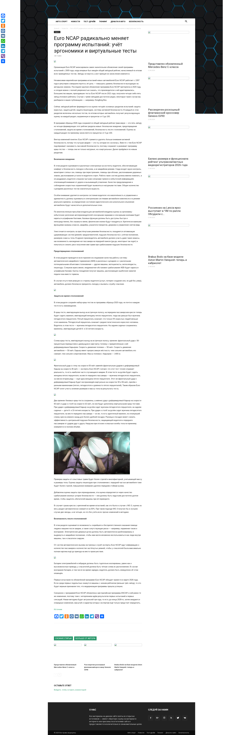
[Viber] (3, 56)
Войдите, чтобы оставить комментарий (70, 690)
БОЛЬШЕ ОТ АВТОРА (85, 638)
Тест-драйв (89, 21)
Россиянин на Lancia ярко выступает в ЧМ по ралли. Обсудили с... (164, 211)
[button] (186, 21)
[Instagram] (164, 717)
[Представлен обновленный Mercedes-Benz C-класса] (68, 653)
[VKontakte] (184, 717)
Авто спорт (61, 21)
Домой (56, 28)
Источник (58, 609)
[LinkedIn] (3, 46)
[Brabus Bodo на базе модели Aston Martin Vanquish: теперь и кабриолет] (128, 653)
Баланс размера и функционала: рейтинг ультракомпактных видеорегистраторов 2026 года (168, 162)
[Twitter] (177, 717)
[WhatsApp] (3, 40)
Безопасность (136, 21)
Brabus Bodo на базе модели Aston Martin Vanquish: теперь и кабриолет (128, 667)
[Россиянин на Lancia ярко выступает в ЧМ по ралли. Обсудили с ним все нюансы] (168, 190)
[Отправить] (3, 61)
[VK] (3, 35)
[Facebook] (150, 717)
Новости (75, 21)
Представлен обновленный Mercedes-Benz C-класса (165, 65)
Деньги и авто (118, 21)
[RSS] (171, 717)
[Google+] (157, 717)
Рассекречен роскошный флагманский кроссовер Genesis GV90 (97, 667)
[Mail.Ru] (3, 30)
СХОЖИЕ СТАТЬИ (63, 638)
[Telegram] (3, 51)
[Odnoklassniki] (3, 25)
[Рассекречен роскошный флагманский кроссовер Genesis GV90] (98, 653)
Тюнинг (103, 21)
